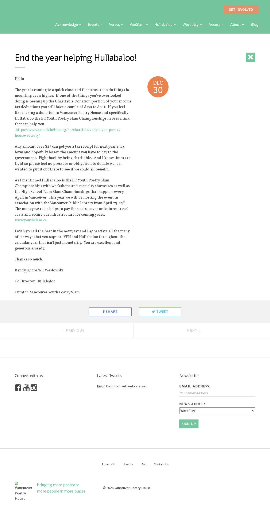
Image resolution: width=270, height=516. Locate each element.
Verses (114, 24)
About (235, 24)
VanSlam (137, 24)
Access (214, 24)
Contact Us (161, 464)
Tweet (162, 311)
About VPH (108, 464)
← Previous (72, 330)
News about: (192, 404)
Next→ (194, 330)
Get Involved (241, 9)
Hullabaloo (163, 24)
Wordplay (190, 24)
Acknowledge (66, 24)
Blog (254, 24)
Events (93, 24)
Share (111, 311)
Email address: (194, 386)
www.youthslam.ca (31, 220)
